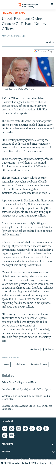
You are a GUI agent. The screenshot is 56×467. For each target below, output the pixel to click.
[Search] (51, 463)
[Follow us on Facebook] (39, 428)
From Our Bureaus (13, 13)
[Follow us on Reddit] (11, 428)
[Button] (50, 43)
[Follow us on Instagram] (18, 428)
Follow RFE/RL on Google (34, 463)
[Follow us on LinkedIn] (46, 428)
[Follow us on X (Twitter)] (32, 428)
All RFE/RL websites (10, 463)
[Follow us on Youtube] (4, 428)
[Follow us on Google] (25, 428)
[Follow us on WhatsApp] (4, 435)
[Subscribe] (11, 435)
